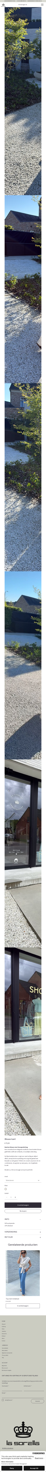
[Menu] (42, 4)
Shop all (3, 237)
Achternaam (28, 299)
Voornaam (5, 299)
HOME (3, 234)
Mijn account (5, 281)
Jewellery (4, 244)
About (3, 252)
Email (4, 306)
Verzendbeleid (5, 261)
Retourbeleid (4, 264)
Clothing (4, 240)
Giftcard (3, 249)
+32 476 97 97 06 (6, 366)
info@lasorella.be (17, 366)
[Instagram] (6, 374)
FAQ (3, 271)
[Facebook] (3, 374)
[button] (23, 4)
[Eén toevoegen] (15, 110)
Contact (3, 254)
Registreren (4, 279)
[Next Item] (38, 25)
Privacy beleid (5, 268)
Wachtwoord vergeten (6, 283)
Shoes (3, 242)
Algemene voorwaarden (7, 266)
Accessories (4, 247)
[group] (22, 193)
